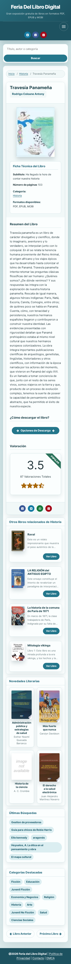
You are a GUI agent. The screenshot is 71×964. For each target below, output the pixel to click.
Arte (29, 904)
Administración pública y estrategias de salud (21, 727)
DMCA (50, 958)
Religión (49, 897)
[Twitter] (27, 35)
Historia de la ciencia (21, 785)
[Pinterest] (43, 35)
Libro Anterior (22, 933)
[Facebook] (35, 35)
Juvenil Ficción (20, 889)
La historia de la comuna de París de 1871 (43, 609)
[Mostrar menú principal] (63, 26)
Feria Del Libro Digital (35, 7)
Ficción (15, 881)
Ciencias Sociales (22, 920)
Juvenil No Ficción (22, 912)
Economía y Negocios (24, 897)
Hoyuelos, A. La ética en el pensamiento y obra (27, 847)
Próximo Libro (49, 933)
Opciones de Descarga (36, 430)
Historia (23, 73)
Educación (33, 881)
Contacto (38, 958)
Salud (43, 912)
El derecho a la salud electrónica (49, 789)
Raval (31, 534)
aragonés (39, 837)
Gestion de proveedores (26, 822)
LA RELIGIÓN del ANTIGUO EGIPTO (39, 572)
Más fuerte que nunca (49, 727)
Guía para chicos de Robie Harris (31, 829)
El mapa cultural (21, 856)
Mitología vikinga (38, 645)
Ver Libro (51, 556)
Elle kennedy (19, 837)
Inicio (11, 73)
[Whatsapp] (40, 508)
